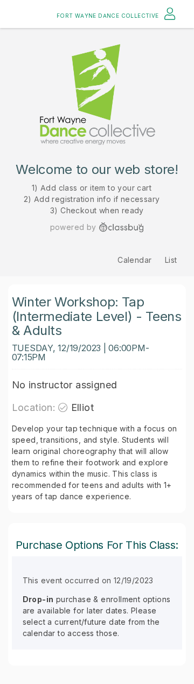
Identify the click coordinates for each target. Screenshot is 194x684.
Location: (34, 407)
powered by (73, 227)
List (171, 259)
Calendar (134, 259)
